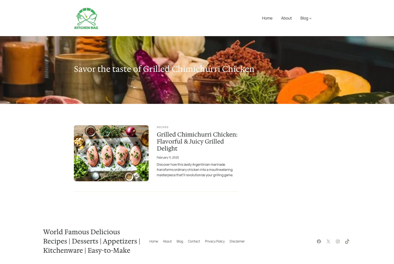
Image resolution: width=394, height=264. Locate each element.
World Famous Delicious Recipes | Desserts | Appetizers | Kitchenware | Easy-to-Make (91, 241)
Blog (304, 18)
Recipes (162, 127)
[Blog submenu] (310, 18)
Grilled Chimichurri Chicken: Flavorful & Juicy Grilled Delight (197, 141)
